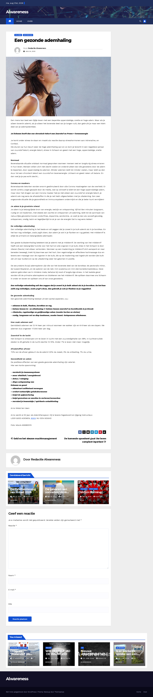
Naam (12, 575)
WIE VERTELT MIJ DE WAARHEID (57, 652)
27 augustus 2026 (21, 658)
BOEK (33, 418)
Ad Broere (120, 647)
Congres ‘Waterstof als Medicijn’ (20, 654)
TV (82, 647)
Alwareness (17, 11)
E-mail (12, 590)
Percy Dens (93, 489)
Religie (48, 647)
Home (19, 21)
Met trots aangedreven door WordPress (21, 692)
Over (30, 21)
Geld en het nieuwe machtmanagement (35, 438)
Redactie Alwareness (37, 48)
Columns (18, 35)
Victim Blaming (90, 492)
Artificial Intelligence (19, 647)
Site (10, 604)
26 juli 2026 (53, 658)
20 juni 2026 (89, 658)
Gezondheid (28, 35)
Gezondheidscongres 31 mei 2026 (23, 490)
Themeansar (59, 692)
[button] (140, 21)
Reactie (12, 525)
